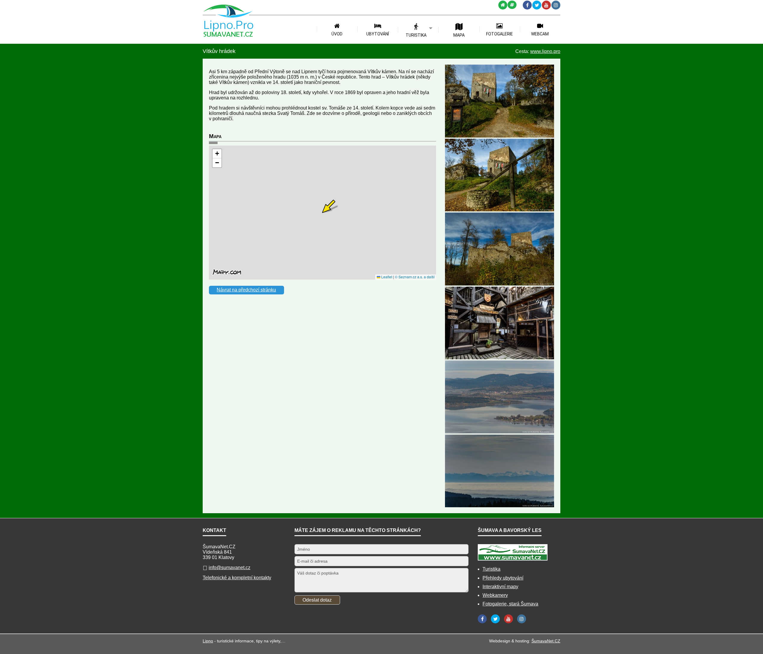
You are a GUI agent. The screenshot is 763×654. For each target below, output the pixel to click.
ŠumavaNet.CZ (545, 641)
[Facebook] (527, 5)
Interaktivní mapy (500, 586)
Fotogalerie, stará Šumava (510, 603)
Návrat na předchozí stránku (246, 289)
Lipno (208, 641)
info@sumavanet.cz (229, 567)
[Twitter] (536, 5)
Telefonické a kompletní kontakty (237, 577)
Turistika (491, 569)
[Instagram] (555, 5)
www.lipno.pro (545, 51)
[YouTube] (546, 5)
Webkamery (495, 595)
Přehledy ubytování (503, 577)
